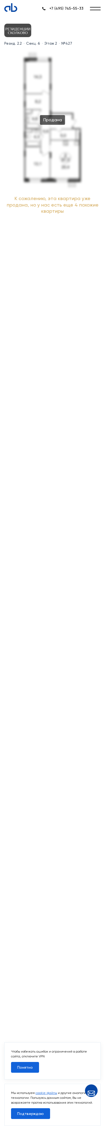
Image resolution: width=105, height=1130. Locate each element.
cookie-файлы (46, 1093)
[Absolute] (10, 7)
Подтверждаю (30, 1113)
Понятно (25, 1067)
